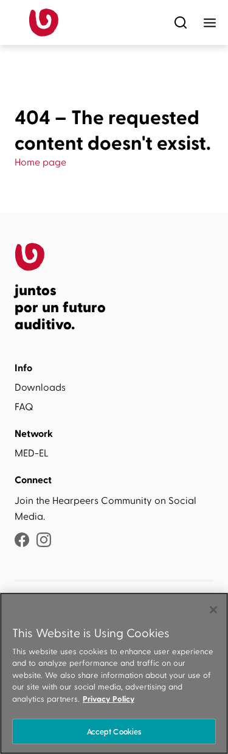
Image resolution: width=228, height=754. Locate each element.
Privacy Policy (108, 699)
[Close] (213, 609)
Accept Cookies (114, 731)
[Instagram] (43, 541)
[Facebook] (22, 541)
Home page (40, 162)
